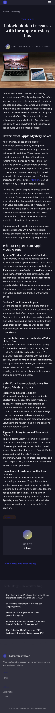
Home (5, 678)
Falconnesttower (19, 656)
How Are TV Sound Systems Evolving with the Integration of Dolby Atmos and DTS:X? (27, 596)
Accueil (6, 11)
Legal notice (8, 692)
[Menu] (49, 2)
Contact (6, 696)
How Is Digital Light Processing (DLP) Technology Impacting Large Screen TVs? (25, 631)
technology (15, 11)
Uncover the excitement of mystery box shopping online (24, 605)
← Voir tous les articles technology (19, 563)
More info (36, 180)
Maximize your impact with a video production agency (22, 614)
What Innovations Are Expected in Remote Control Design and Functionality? (25, 622)
